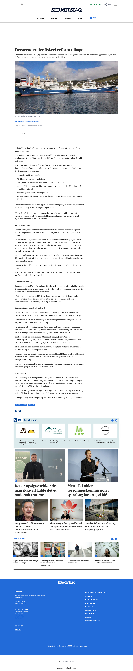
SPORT (80, 18)
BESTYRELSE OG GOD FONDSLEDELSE (96, 592)
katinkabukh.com (68, 662)
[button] (112, 420)
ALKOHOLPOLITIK (90, 610)
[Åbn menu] (115, 4)
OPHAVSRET (88, 596)
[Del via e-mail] (19, 411)
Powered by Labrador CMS (66, 668)
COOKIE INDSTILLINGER (92, 620)
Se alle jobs (30, 420)
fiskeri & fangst (21, 404)
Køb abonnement (95, 4)
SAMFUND (40, 18)
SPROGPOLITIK (90, 603)
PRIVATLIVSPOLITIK (91, 599)
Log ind (110, 4)
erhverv (31, 404)
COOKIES (88, 617)
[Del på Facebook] (16, 411)
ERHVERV (54, 18)
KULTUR (68, 18)
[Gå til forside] (66, 10)
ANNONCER (18, 630)
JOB (94, 18)
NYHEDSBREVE (89, 613)
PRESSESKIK (89, 606)
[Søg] (22, 4)
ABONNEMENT (19, 626)
